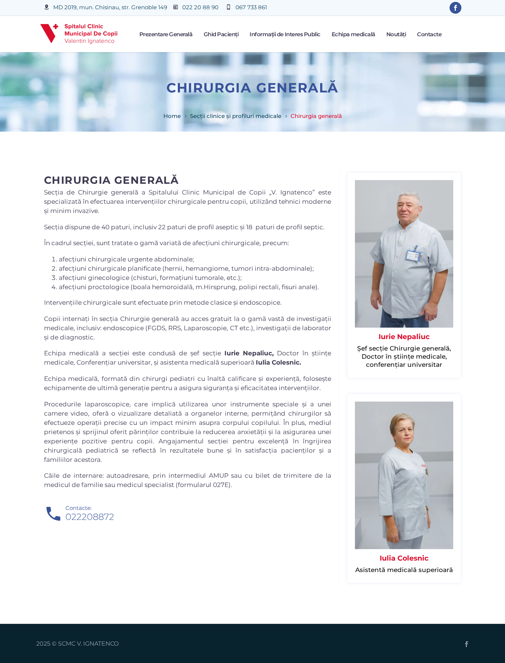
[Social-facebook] (455, 8)
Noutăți (396, 34)
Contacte (429, 34)
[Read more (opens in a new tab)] (105, 8)
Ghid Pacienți (221, 34)
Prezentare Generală (166, 34)
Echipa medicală (353, 34)
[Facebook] (467, 644)
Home (172, 116)
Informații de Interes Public (285, 34)
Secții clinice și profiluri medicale (235, 116)
